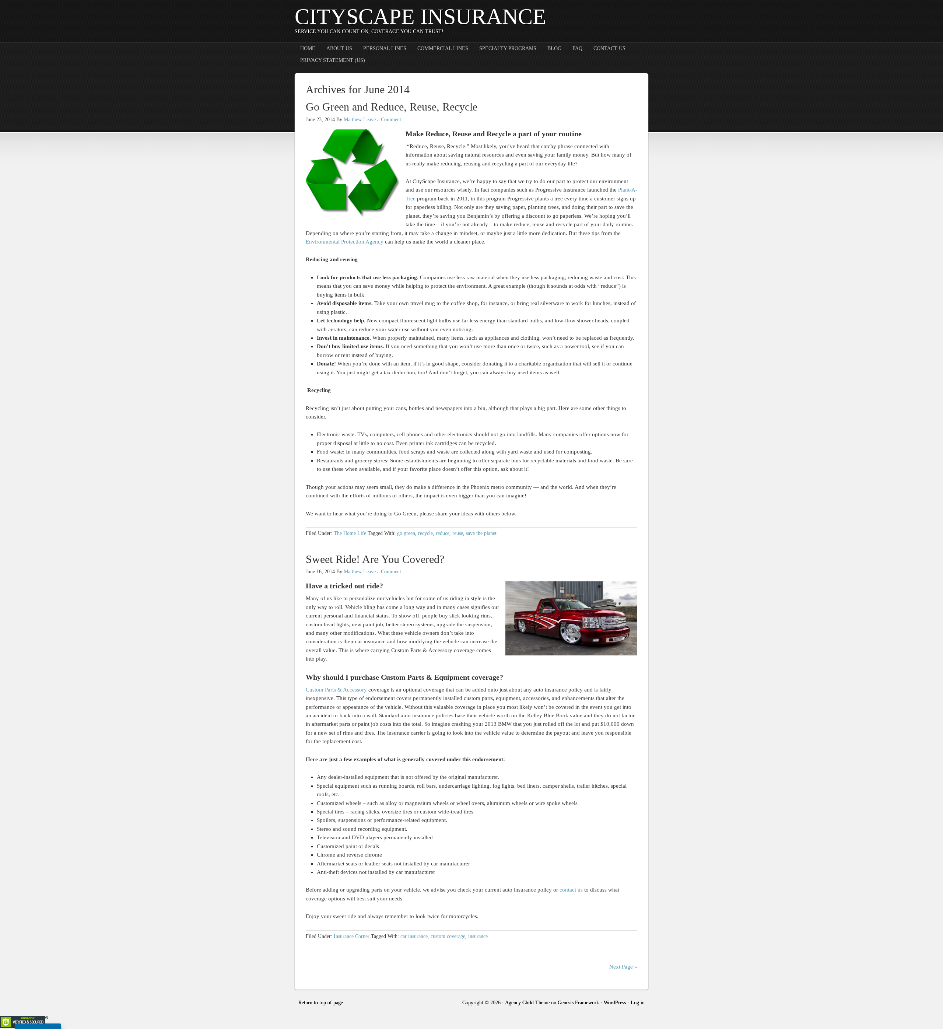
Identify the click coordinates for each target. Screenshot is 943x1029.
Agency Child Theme (527, 1002)
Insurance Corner (351, 936)
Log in (638, 1002)
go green (406, 533)
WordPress (615, 1002)
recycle (425, 533)
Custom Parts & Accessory (336, 690)
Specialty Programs (507, 48)
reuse (457, 533)
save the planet (481, 533)
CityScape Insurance (420, 16)
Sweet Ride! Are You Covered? (375, 559)
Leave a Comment (382, 119)
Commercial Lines (442, 48)
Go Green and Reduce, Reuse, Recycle (391, 107)
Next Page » (623, 967)
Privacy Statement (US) (332, 60)
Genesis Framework (578, 1002)
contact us (571, 890)
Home (307, 48)
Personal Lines (384, 48)
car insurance (414, 936)
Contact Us (609, 48)
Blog (554, 48)
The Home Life (350, 533)
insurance (478, 936)
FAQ (577, 48)
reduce (442, 533)
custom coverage (448, 936)
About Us (339, 48)
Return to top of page (320, 1002)
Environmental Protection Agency (344, 242)
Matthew (353, 119)
